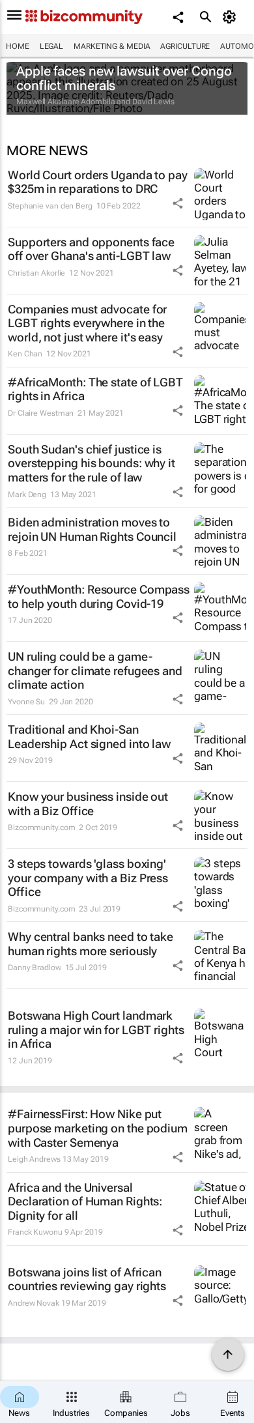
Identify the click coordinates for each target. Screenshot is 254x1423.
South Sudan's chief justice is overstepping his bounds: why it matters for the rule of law (91, 463)
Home (17, 46)
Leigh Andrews (34, 1159)
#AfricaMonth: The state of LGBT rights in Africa (95, 389)
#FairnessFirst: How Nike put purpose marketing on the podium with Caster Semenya (98, 1128)
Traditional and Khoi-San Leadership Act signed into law (89, 737)
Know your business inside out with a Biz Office (88, 804)
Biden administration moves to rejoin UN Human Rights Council (92, 529)
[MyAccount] (231, 17)
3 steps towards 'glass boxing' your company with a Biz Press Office (88, 877)
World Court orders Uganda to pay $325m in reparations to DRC (98, 182)
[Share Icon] (177, 203)
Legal (52, 46)
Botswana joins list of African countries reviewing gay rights (87, 1279)
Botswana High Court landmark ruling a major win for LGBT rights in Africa (96, 1029)
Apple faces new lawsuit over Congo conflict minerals (124, 78)
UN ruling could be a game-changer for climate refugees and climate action (95, 670)
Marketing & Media (112, 46)
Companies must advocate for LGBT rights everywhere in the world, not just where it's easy (87, 323)
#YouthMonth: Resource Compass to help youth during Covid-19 (99, 596)
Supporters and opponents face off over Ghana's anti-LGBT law (91, 249)
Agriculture (185, 46)
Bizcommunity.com (41, 827)
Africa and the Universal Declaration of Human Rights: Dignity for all (85, 1201)
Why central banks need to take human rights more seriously (90, 944)
